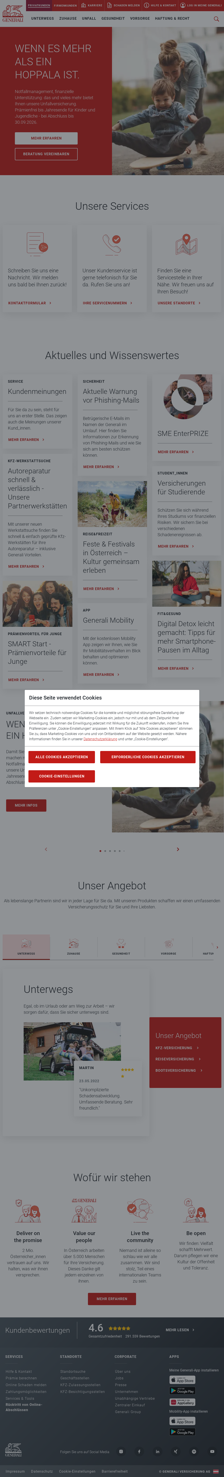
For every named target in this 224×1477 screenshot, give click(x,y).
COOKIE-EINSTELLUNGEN (61, 776)
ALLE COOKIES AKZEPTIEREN (61, 757)
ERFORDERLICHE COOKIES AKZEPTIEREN (148, 757)
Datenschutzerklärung (100, 739)
